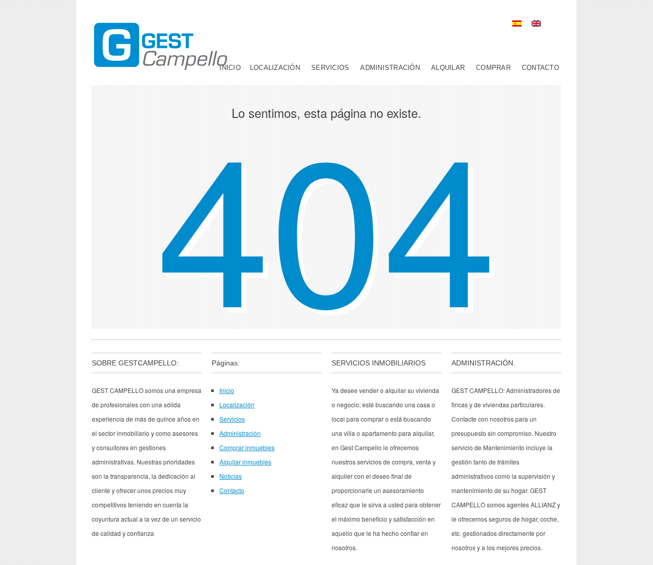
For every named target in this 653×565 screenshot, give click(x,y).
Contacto (540, 67)
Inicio (230, 67)
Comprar (493, 67)
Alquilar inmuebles (245, 461)
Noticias (230, 476)
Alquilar (448, 67)
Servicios (330, 67)
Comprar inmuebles (246, 447)
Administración (390, 67)
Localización (275, 67)
